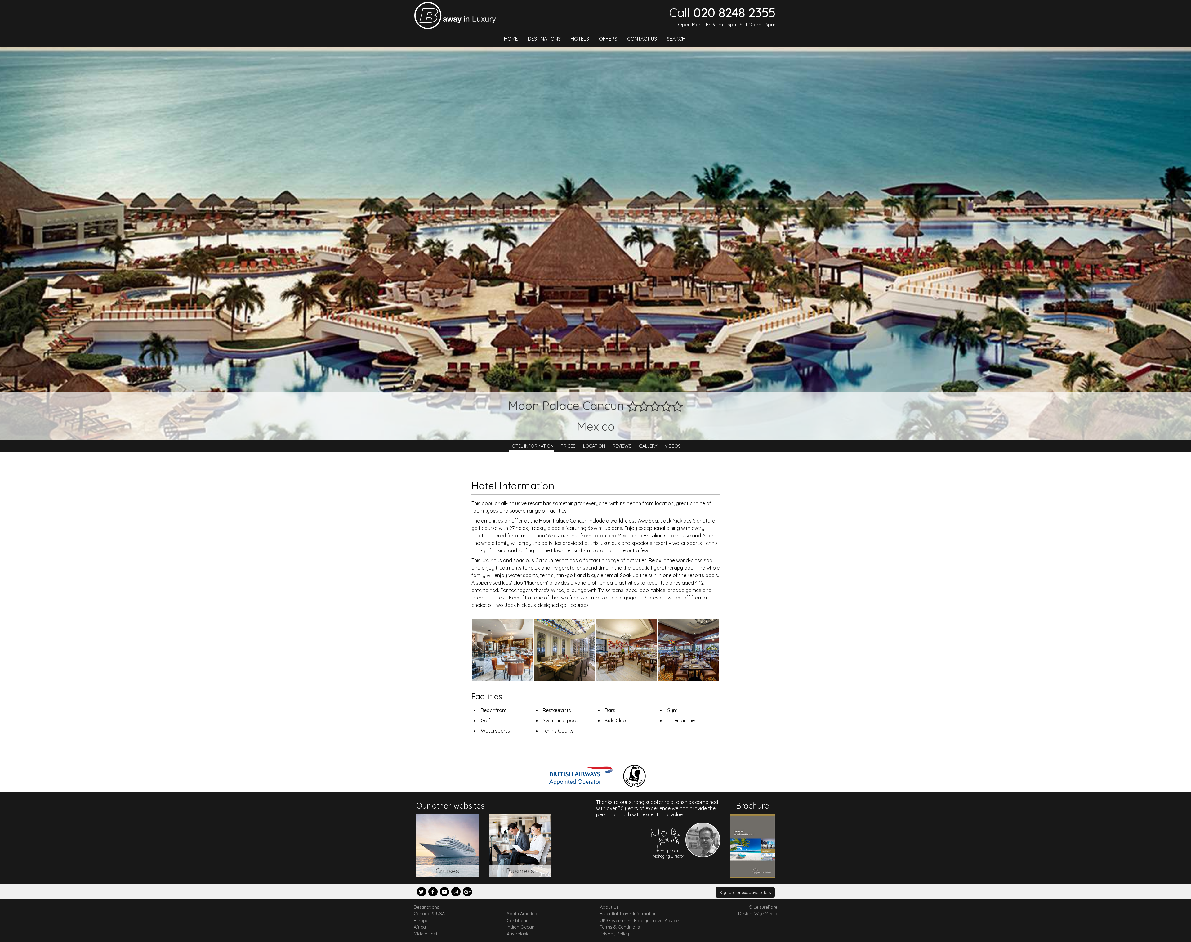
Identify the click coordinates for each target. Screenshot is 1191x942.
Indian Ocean (520, 927)
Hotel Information (531, 446)
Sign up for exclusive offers (745, 892)
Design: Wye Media (757, 914)
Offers (608, 39)
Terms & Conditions (620, 927)
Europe (421, 920)
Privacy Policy (614, 934)
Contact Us (642, 39)
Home (511, 39)
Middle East (425, 934)
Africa (420, 927)
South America (522, 914)
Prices (568, 446)
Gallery (648, 446)
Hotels (580, 39)
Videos (673, 446)
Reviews (622, 446)
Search (676, 39)
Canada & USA (429, 914)
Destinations (544, 39)
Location (594, 446)
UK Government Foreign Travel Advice (639, 920)
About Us (609, 907)
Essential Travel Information (628, 914)
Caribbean (518, 920)
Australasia (518, 934)
